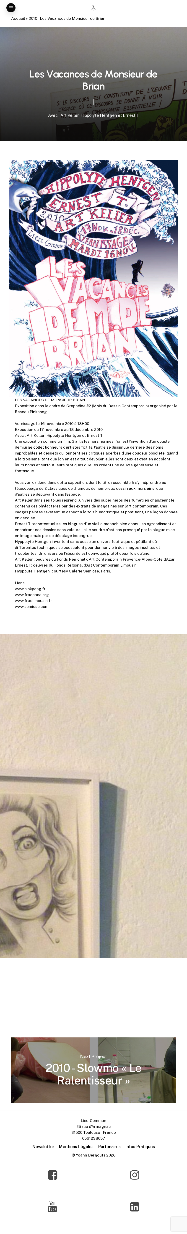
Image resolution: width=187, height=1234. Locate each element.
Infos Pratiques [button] (140, 1146)
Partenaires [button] (109, 1146)
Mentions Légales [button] (76, 1146)
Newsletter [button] (43, 1146)
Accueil (18, 18)
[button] (11, 7)
